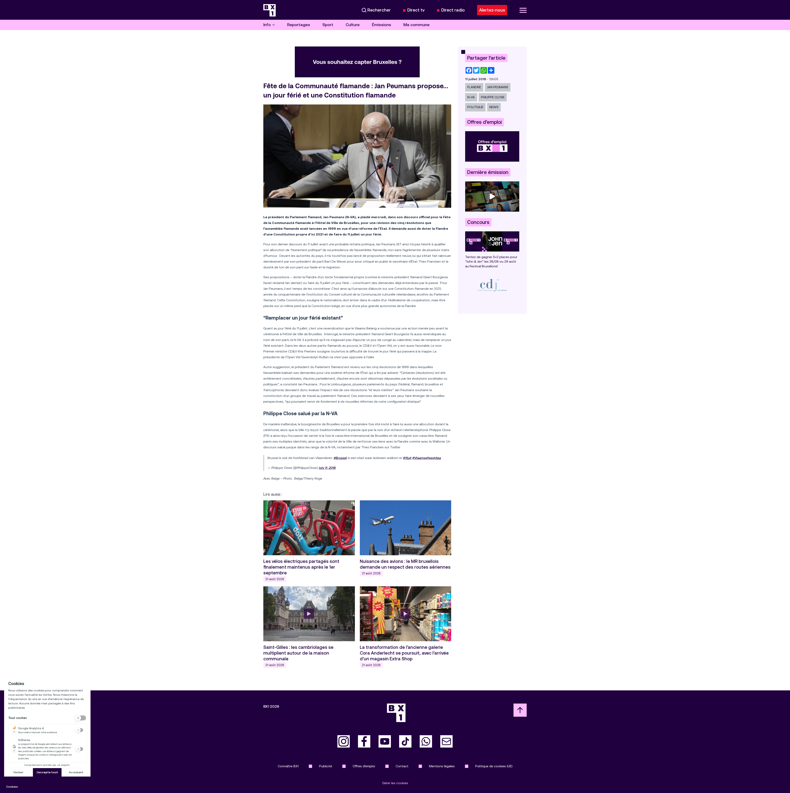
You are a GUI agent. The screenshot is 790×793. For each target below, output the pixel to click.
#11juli (407, 458)
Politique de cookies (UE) (493, 766)
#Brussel (340, 458)
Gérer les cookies (395, 783)
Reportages (298, 25)
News (493, 107)
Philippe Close (492, 97)
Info (267, 25)
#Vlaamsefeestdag (426, 458)
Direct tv (416, 10)
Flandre (474, 87)
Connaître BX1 (288, 766)
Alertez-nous (492, 10)
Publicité (325, 766)
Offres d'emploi (364, 766)
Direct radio (453, 10)
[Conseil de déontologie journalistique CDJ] (492, 285)
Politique (475, 107)
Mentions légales (442, 766)
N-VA (471, 97)
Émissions (381, 25)
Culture (353, 25)
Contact (402, 766)
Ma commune (416, 25)
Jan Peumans (497, 87)
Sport (327, 25)
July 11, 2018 (327, 467)
